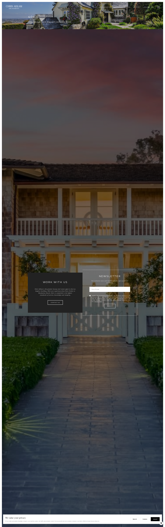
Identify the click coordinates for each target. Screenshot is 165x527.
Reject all (135, 519)
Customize (145, 519)
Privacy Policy (98, 301)
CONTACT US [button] (55, 302)
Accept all (155, 519)
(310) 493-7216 (148, 7)
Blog (128, 7)
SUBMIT (109, 306)
